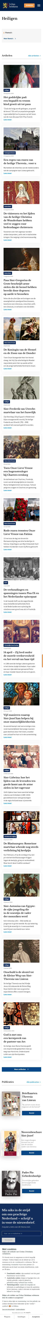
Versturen (8, 1240)
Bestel (31, 1113)
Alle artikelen (33, 56)
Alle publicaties (33, 1082)
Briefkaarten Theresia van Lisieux (29, 1097)
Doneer (29, 5)
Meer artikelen (20, 1069)
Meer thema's (8, 38)
